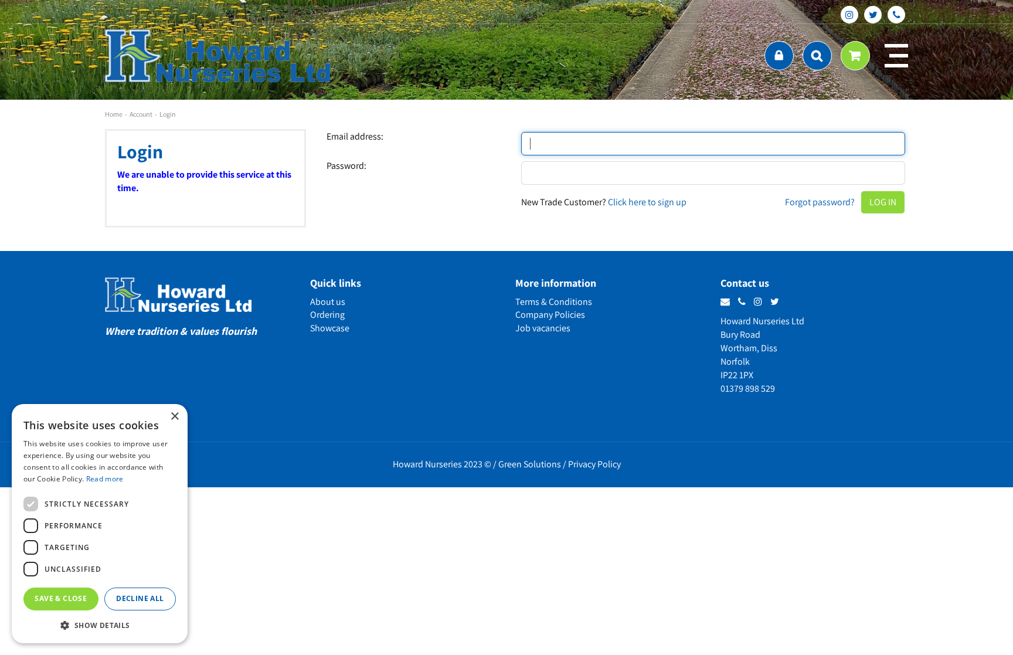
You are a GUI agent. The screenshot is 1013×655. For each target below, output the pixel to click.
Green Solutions (529, 464)
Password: (346, 166)
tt (873, 14)
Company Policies (550, 314)
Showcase (329, 328)
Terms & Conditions (553, 302)
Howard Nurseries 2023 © (442, 464)
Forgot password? (820, 202)
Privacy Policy (594, 464)
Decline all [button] (140, 598)
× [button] (174, 416)
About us (327, 302)
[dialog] (100, 523)
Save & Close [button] (61, 598)
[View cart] (855, 55)
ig (849, 14)
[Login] (779, 55)
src (817, 55)
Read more (105, 479)
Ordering (327, 314)
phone (896, 14)
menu (896, 55)
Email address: (355, 136)
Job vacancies (542, 328)
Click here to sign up (647, 202)
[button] (99, 625)
